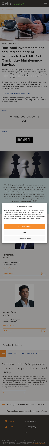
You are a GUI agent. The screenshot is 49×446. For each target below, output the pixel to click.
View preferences (24, 239)
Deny (25, 232)
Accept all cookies (24, 226)
